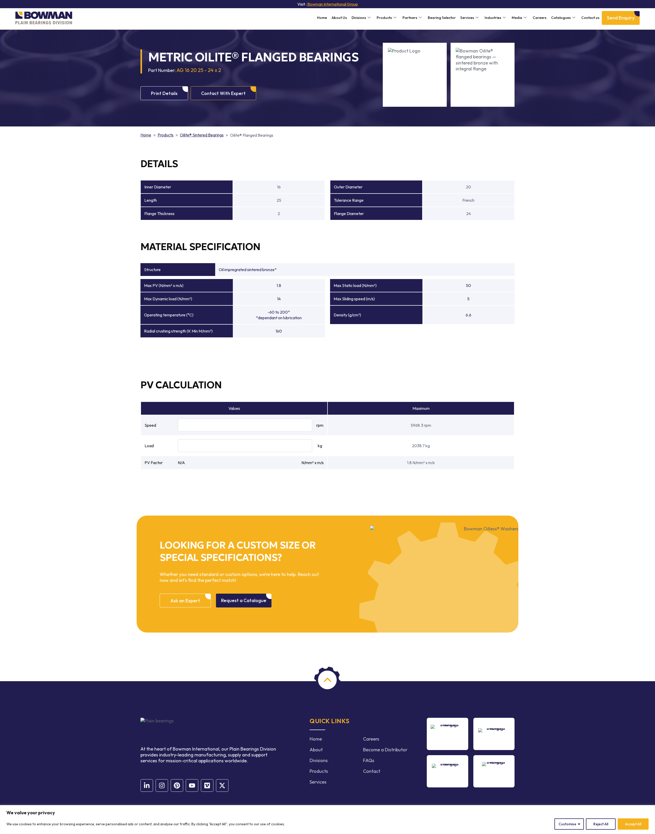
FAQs (368, 760)
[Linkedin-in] (146, 785)
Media (517, 17)
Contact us (590, 17)
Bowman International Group (332, 4)
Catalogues (561, 17)
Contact (371, 771)
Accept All (633, 824)
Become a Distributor (385, 750)
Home (322, 17)
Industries (493, 17)
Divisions (359, 17)
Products (384, 17)
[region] (327, 819)
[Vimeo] (207, 785)
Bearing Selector (442, 17)
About (316, 750)
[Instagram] (162, 785)
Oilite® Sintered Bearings (202, 134)
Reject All (600, 824)
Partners (409, 17)
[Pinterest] (177, 785)
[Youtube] (192, 785)
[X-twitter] (222, 785)
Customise (567, 824)
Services (467, 17)
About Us (339, 17)
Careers (540, 17)
